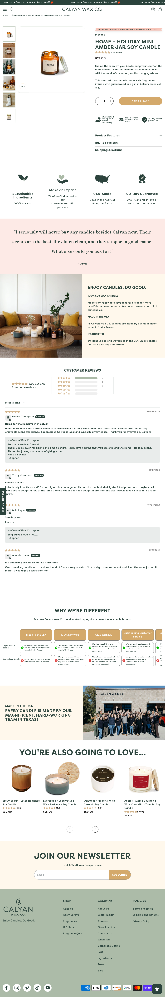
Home (5, 15)
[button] (5, 9)
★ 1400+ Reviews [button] (2, 501)
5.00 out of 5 (37, 383)
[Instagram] (17, 988)
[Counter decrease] (98, 101)
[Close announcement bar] (161, 2)
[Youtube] (47, 988)
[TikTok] (37, 988)
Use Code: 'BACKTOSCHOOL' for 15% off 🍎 (80, 2)
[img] (12, 411)
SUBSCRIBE (119, 874)
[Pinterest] (27, 988)
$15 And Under (18, 15)
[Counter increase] (110, 101)
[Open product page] (22, 778)
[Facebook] (6, 988)
